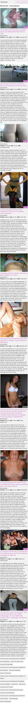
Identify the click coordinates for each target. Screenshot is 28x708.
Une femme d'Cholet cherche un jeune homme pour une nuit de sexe (13, 85)
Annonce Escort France (6, 687)
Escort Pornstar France (17, 661)
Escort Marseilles (5, 661)
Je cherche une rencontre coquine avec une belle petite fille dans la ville (13, 31)
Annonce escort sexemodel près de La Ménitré (12, 658)
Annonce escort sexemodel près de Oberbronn (12, 667)
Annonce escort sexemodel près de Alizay (11, 690)
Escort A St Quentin (5, 673)
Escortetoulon (4, 670)
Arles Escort (14, 684)
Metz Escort (22, 684)
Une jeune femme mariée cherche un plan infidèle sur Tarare (13, 274)
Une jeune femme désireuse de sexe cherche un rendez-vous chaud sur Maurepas (13, 340)
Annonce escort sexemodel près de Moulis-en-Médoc (13, 677)
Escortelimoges (13, 698)
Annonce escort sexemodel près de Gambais (12, 681)
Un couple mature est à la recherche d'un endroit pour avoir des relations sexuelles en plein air (13, 553)
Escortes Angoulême (14, 670)
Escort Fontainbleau (5, 701)
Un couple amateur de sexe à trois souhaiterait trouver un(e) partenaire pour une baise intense (14, 484)
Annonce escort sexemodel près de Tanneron (12, 695)
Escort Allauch (4, 698)
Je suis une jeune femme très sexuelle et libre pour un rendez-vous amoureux (12, 211)
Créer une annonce (21, 2)
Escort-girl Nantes (5, 684)
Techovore (3, 2)
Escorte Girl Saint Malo (6, 664)
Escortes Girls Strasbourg (7, 692)
